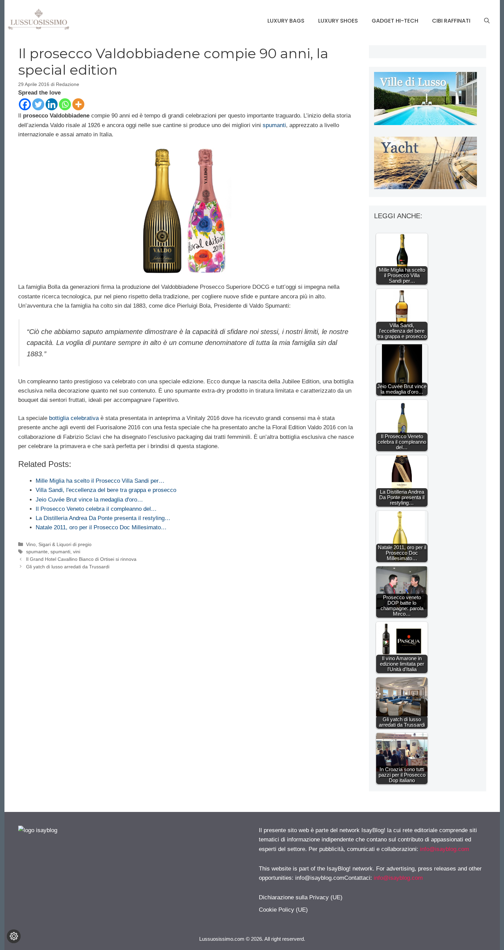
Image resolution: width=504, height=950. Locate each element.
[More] (78, 104)
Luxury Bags (285, 21)
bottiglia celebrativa (74, 418)
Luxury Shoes (338, 21)
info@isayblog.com (444, 849)
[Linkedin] (52, 104)
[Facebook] (25, 104)
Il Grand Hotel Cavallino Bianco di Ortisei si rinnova (81, 559)
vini (76, 551)
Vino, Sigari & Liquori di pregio (59, 544)
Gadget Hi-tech (395, 21)
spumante (37, 551)
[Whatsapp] (65, 104)
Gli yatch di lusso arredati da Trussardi (67, 566)
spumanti (274, 125)
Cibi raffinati (451, 21)
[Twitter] (38, 104)
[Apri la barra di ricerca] (486, 20)
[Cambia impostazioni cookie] (14, 936)
